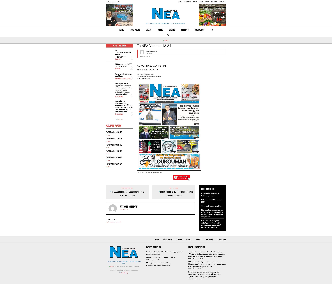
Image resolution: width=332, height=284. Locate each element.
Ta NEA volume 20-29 (114, 132)
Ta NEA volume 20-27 (114, 145)
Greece (118, 59)
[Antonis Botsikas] (142, 52)
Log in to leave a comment (113, 222)
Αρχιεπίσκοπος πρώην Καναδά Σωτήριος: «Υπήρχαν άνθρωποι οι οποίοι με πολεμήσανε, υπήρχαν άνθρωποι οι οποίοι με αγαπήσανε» (206, 254)
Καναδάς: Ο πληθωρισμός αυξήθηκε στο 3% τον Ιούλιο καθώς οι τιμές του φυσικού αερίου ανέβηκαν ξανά (124, 106)
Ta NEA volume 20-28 (114, 138)
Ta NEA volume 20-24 (114, 164)
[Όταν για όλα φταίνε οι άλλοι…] (110, 76)
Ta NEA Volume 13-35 (174, 195)
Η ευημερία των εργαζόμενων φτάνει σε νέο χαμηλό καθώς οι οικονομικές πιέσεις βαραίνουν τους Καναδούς (123, 88)
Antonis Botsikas (151, 51)
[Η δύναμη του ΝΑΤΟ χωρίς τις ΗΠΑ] (110, 66)
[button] (212, 30)
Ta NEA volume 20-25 (114, 157)
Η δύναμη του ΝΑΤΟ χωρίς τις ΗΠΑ (123, 65)
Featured (191, 259)
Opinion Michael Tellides (123, 78)
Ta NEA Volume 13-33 (127, 195)
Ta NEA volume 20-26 (114, 151)
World (118, 68)
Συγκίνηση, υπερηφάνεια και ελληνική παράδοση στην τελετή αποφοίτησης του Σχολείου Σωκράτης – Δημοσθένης (204, 274)
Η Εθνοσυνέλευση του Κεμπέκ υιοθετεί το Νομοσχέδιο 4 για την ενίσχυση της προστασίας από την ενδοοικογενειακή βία (207, 264)
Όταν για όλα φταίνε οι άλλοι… (123, 75)
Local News (119, 96)
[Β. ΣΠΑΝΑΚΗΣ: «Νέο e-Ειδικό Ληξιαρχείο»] (110, 53)
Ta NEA (108, 135)
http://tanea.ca (149, 53)
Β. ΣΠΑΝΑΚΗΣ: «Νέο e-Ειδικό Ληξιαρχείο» (123, 53)
